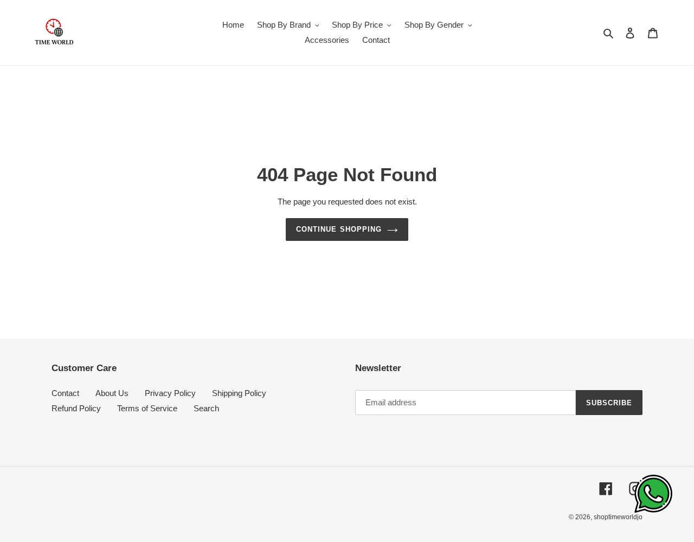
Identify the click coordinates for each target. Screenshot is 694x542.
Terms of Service (147, 408)
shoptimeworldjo (618, 517)
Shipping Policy (239, 393)
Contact (65, 393)
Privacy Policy (170, 393)
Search (206, 408)
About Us (111, 393)
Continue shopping (339, 229)
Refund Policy (76, 408)
